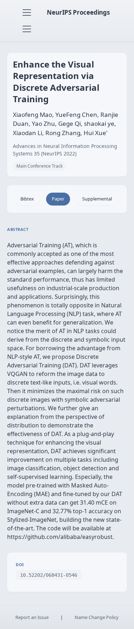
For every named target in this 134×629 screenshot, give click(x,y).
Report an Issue (32, 617)
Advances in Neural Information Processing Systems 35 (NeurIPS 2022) (65, 150)
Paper (58, 198)
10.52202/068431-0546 (48, 575)
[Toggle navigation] (27, 12)
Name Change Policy (97, 617)
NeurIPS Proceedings (78, 12)
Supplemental (97, 198)
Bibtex (27, 198)
